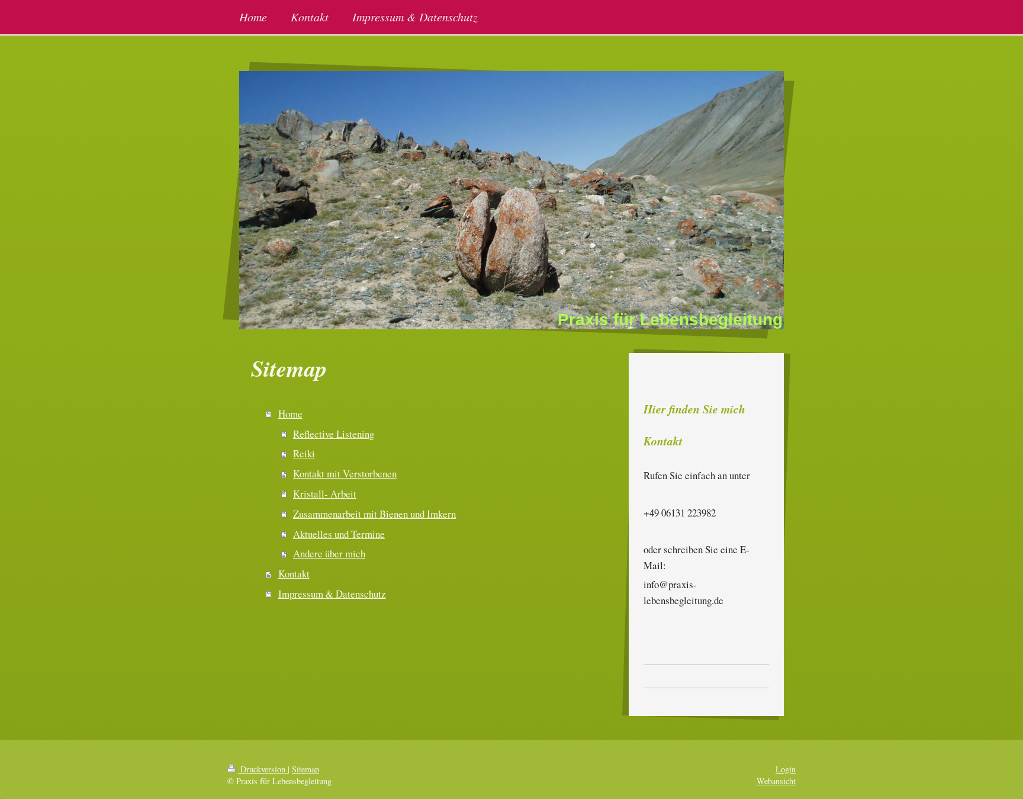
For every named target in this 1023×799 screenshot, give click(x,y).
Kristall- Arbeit (324, 493)
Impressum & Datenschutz (332, 594)
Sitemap (305, 769)
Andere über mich (329, 553)
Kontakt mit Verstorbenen (345, 473)
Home (290, 414)
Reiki (304, 453)
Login (786, 769)
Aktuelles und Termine (339, 534)
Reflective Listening (333, 434)
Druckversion (263, 769)
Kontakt (294, 573)
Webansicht (776, 781)
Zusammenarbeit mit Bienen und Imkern (374, 514)
